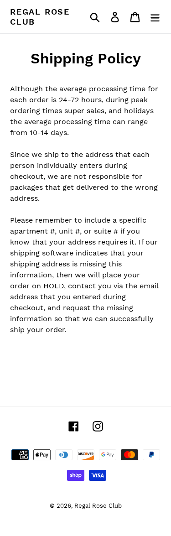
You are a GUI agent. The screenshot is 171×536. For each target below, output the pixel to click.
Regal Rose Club (40, 16)
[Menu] (155, 16)
